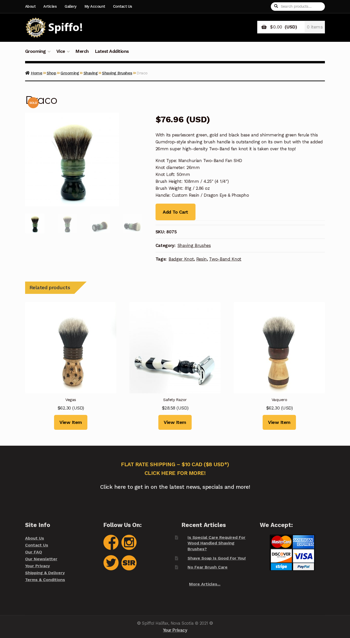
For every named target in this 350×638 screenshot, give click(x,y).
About (30, 6)
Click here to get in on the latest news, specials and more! (175, 487)
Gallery (71, 6)
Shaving (91, 73)
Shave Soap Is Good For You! (217, 558)
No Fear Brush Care (208, 567)
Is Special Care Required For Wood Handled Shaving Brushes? (216, 543)
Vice (60, 51)
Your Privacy (37, 565)
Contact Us (122, 6)
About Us (34, 538)
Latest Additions (112, 51)
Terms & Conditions (45, 579)
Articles (50, 6)
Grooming (35, 51)
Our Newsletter (41, 558)
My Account (95, 6)
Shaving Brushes (117, 73)
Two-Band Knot (225, 259)
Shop (51, 73)
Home (36, 73)
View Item (70, 422)
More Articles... (204, 584)
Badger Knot (181, 259)
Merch (82, 51)
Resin (201, 259)
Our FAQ (33, 552)
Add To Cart (175, 212)
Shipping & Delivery (45, 572)
